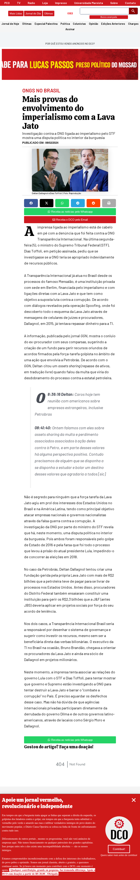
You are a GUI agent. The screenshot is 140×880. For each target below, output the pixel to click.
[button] (133, 800)
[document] (70, 440)
